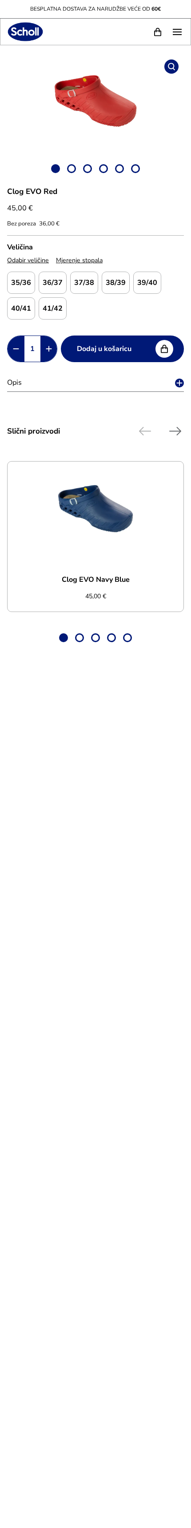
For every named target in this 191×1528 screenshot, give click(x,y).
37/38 (84, 283)
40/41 (21, 308)
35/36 (21, 283)
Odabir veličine (28, 260)
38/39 (116, 283)
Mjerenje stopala (79, 260)
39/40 (147, 283)
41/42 (53, 308)
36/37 (53, 283)
